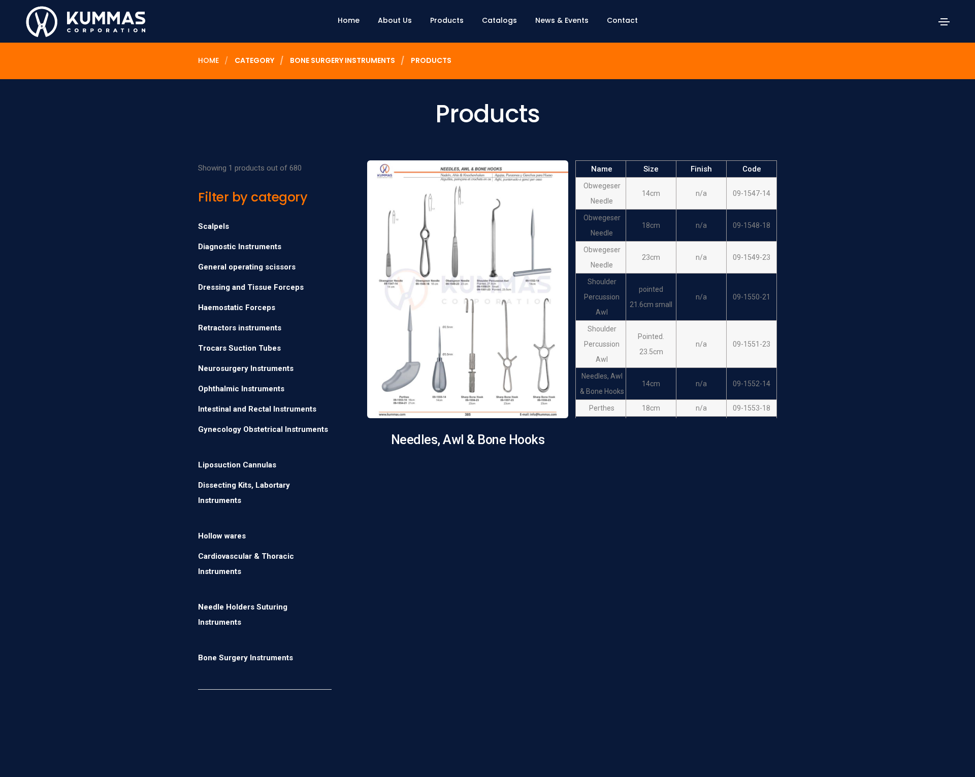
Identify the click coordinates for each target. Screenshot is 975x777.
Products (447, 20)
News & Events (562, 20)
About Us (395, 20)
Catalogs (499, 20)
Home (349, 20)
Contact (622, 20)
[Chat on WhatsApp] (16, 752)
